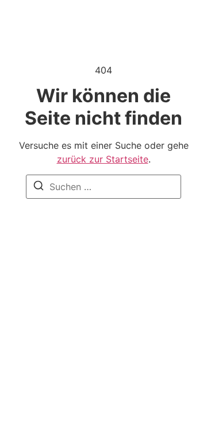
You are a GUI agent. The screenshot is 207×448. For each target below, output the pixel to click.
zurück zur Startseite (102, 159)
